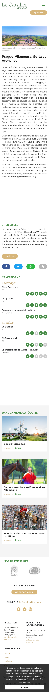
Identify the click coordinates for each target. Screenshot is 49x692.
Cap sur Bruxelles (14, 443)
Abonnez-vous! (24, 592)
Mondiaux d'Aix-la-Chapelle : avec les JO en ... (24, 534)
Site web (28, 294)
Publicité (8, 661)
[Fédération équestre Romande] (34, 570)
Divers (18, 448)
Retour (10, 256)
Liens (6, 657)
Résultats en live (41, 294)
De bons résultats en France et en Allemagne (24, 488)
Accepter (25, 687)
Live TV (45, 294)
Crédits (7, 653)
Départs (32, 294)
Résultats (36, 294)
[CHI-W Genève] (14, 570)
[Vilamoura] (24, 36)
